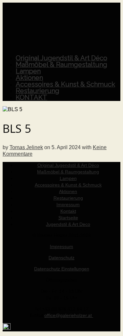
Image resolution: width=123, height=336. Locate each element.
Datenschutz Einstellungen (61, 268)
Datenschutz (61, 257)
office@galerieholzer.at (68, 315)
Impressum (61, 246)
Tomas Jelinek (26, 147)
